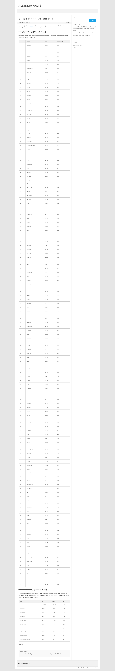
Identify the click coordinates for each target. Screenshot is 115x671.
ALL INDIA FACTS (29, 5)
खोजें (74, 17)
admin (21, 22)
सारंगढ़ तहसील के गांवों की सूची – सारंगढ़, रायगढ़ (59, 654)
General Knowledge (77, 45)
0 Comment (67, 22)
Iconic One (80, 667)
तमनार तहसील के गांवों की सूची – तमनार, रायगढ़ (29, 654)
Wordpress (95, 667)
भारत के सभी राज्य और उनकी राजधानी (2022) (81, 35)
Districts (75, 42)
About (26, 10)
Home (19, 10)
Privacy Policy (48, 10)
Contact (39, 10)
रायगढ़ (31, 26)
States (32, 10)
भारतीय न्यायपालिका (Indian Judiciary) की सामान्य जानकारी (84, 26)
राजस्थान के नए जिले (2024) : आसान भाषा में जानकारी (83, 32)
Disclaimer (57, 10)
